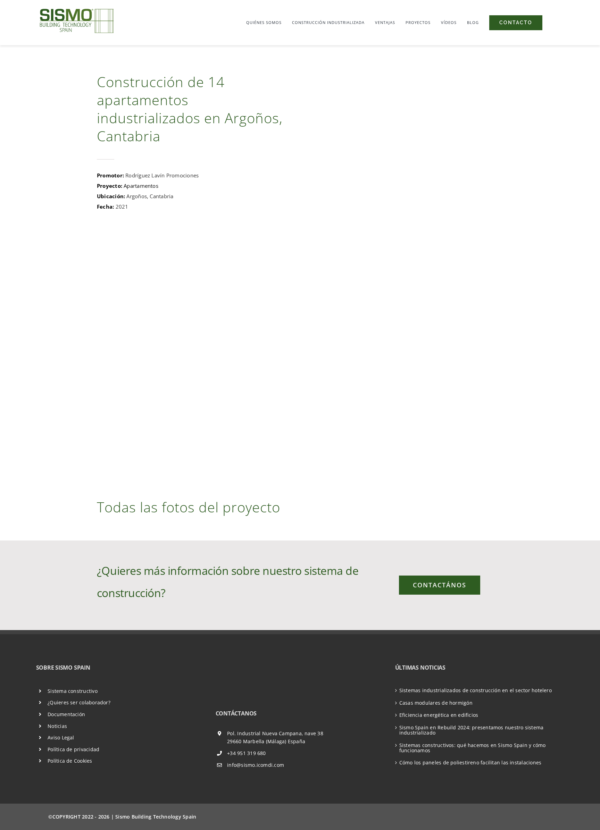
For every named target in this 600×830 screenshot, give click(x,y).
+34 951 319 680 (246, 753)
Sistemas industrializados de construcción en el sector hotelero (475, 690)
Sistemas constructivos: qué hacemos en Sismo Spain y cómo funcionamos (472, 748)
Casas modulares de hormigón (436, 702)
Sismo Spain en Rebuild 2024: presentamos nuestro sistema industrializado (471, 730)
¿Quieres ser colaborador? (79, 702)
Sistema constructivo (73, 691)
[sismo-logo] (76, 8)
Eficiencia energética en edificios (438, 715)
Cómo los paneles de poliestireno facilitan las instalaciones (470, 762)
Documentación (66, 714)
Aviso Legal (61, 737)
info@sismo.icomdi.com (255, 765)
